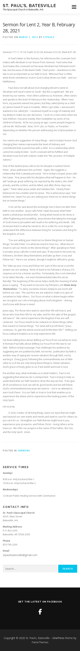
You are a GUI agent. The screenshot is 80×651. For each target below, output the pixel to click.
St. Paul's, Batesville (29, 5)
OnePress (58, 638)
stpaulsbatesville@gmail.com (20, 555)
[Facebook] (40, 611)
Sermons (24, 450)
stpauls (49, 37)
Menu (74, 7)
